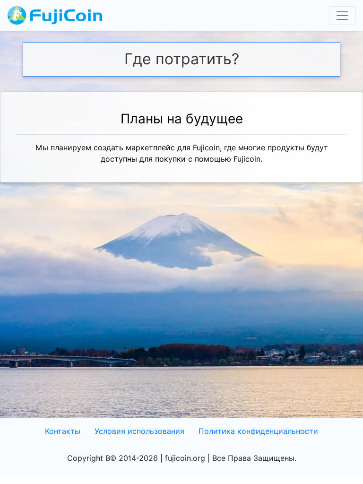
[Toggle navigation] (342, 15)
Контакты (62, 431)
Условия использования (139, 431)
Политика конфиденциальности (258, 431)
